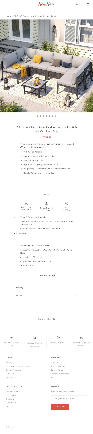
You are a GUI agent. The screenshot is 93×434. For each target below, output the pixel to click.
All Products (11, 377)
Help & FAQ (11, 406)
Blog (53, 377)
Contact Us (11, 402)
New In (9, 362)
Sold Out (46, 195)
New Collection (58, 366)
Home (8, 16)
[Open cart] (88, 4)
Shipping (19, 287)
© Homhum (9, 427)
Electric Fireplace (13, 370)
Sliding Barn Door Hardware (18, 366)
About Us (55, 362)
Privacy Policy (57, 370)
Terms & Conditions (60, 373)
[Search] (82, 4)
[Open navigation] (5, 4)
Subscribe (60, 407)
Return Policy (11, 395)
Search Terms (12, 391)
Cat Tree (10, 373)
